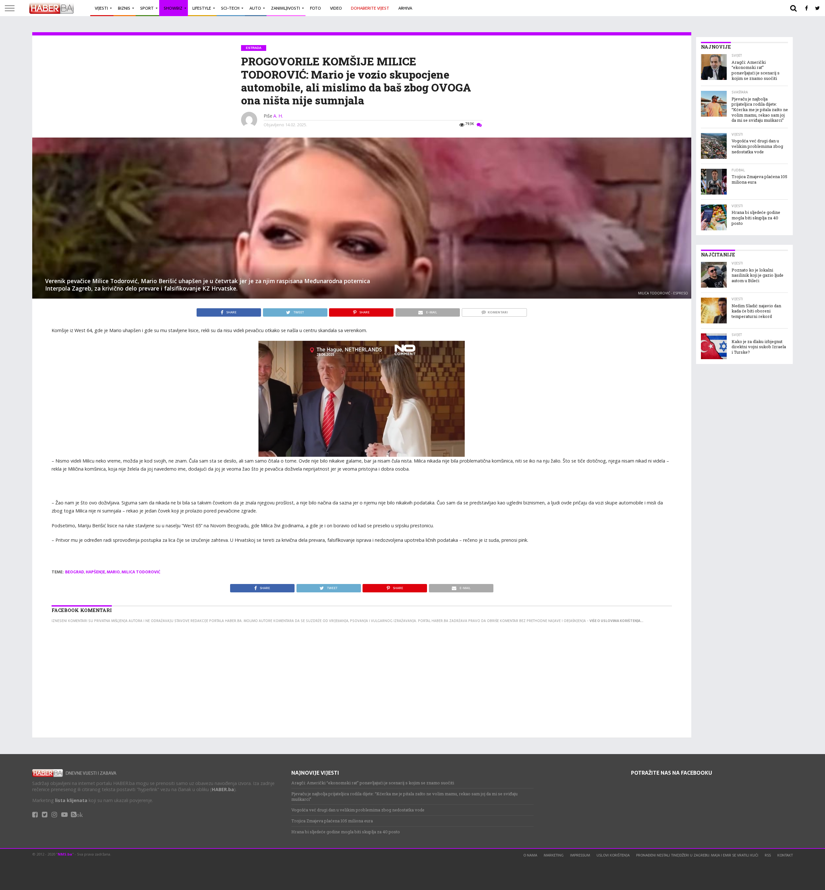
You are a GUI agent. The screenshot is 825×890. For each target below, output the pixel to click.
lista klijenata (71, 800)
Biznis (124, 8)
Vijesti (101, 8)
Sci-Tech (230, 8)
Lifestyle (201, 8)
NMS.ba (65, 854)
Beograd (74, 572)
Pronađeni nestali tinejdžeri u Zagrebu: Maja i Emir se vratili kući (697, 855)
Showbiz (173, 8)
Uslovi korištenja (613, 855)
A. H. (278, 116)
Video (336, 8)
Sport (147, 8)
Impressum (580, 855)
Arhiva (405, 8)
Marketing (554, 855)
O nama (530, 855)
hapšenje (95, 572)
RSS (768, 855)
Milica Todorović (140, 572)
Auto (255, 8)
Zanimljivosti (285, 8)
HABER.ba (223, 789)
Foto (315, 8)
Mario (113, 572)
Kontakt (785, 855)
